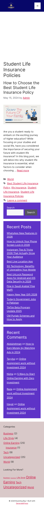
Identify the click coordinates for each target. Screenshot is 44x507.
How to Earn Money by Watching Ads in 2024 (21, 348)
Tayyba (11, 358)
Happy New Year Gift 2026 (22, 294)
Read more (23, 170)
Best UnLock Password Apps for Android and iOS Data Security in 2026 (21, 278)
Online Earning (11, 443)
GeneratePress (22, 503)
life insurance (18, 187)
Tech (6, 452)
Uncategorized (11, 457)
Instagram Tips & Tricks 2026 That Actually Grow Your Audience (21, 253)
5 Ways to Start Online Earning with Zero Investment (21, 378)
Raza (9, 389)
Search (11, 207)
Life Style (8, 438)
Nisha (10, 374)
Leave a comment (17, 200)
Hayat (10, 404)
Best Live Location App (20, 261)
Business (8, 433)
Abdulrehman (14, 343)
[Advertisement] (22, 35)
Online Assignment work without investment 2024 (21, 363)
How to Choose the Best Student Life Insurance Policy (21, 87)
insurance (11, 447)
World (10, 179)
